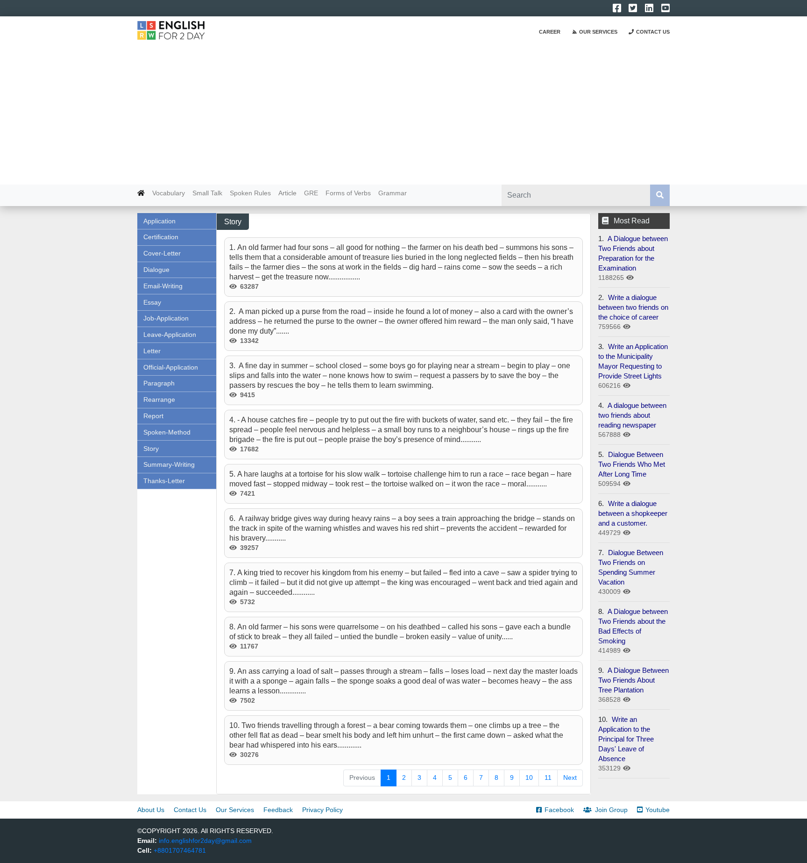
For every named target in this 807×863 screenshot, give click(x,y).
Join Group (611, 809)
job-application (166, 318)
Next (570, 777)
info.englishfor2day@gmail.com (205, 840)
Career (549, 32)
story (151, 448)
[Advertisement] (403, 114)
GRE (311, 193)
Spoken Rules (250, 193)
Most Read (632, 221)
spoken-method (167, 432)
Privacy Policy (322, 809)
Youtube (657, 809)
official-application (170, 367)
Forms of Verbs (348, 193)
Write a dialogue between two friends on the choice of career (633, 307)
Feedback (278, 809)
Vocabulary (168, 193)
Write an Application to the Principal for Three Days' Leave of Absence (626, 739)
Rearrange (159, 399)
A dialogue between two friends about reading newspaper (632, 415)
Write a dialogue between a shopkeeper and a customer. (632, 513)
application (159, 221)
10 (529, 777)
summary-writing (169, 464)
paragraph (159, 383)
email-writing (163, 286)
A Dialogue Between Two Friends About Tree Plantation (633, 680)
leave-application (169, 334)
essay (152, 302)
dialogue (156, 269)
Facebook (559, 809)
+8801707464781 (180, 850)
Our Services (598, 32)
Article (287, 193)
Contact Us (653, 32)
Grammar (392, 193)
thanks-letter (164, 481)
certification (160, 237)
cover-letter (162, 253)
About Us (150, 809)
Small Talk (207, 193)
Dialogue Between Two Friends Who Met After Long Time (631, 464)
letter (152, 351)
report (153, 416)
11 (548, 777)
